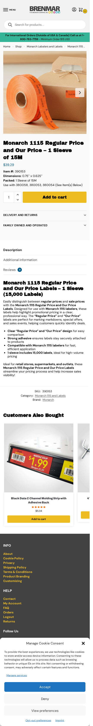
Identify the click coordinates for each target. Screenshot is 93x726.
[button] (83, 643)
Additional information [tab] (20, 260)
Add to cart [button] (38, 519)
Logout (8, 617)
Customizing (12, 581)
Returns (9, 621)
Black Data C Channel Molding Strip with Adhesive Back (38, 500)
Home (6, 46)
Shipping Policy (14, 567)
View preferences (45, 711)
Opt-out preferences (38, 720)
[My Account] (74, 10)
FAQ (6, 608)
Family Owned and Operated (25, 225)
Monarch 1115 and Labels (50, 395)
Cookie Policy (13, 558)
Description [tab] (12, 250)
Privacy (8, 563)
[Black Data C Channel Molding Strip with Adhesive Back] (38, 458)
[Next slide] (79, 92)
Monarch (48, 400)
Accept (45, 687)
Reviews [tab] (12, 270)
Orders (8, 612)
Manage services (16, 675)
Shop (18, 46)
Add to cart (55, 197)
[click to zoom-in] (45, 92)
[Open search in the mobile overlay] (45, 25)
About (8, 554)
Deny (45, 699)
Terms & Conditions (17, 572)
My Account (12, 603)
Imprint (59, 720)
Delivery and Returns (20, 215)
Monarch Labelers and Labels (45, 46)
